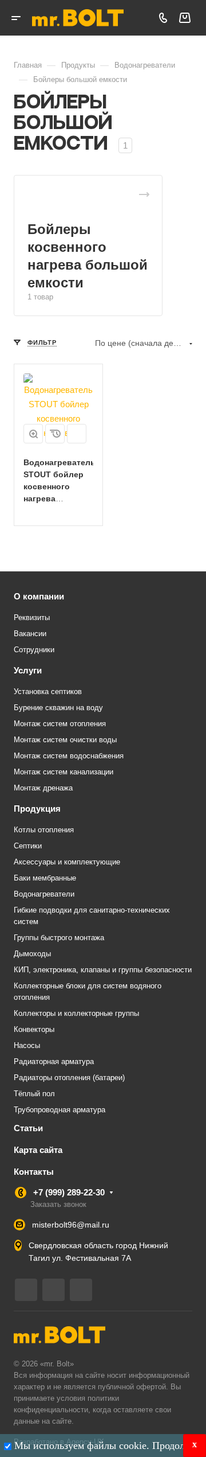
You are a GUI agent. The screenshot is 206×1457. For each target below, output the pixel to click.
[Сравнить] (77, 433)
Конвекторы (34, 1029)
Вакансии (30, 633)
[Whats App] (81, 1290)
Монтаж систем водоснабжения (69, 755)
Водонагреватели (44, 894)
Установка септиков (48, 691)
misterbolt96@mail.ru (70, 1224)
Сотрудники (34, 649)
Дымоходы (32, 953)
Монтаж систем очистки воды (65, 739)
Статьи (28, 1128)
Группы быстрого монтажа (59, 937)
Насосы (27, 1045)
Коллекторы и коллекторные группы (76, 1013)
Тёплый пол (34, 1093)
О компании (39, 596)
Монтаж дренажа (43, 788)
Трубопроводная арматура (59, 1109)
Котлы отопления (44, 829)
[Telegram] (26, 1290)
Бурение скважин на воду (58, 707)
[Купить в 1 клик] (55, 433)
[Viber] (53, 1290)
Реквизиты (32, 617)
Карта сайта (38, 1150)
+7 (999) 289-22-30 (69, 1192)
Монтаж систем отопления (60, 723)
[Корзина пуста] (185, 18)
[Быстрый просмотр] (33, 433)
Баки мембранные (45, 878)
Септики (28, 846)
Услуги (28, 670)
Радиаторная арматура (54, 1061)
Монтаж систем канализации (63, 772)
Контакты (34, 1171)
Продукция (37, 808)
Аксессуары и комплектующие (67, 862)
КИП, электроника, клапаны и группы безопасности (103, 969)
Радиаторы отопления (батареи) (69, 1077)
